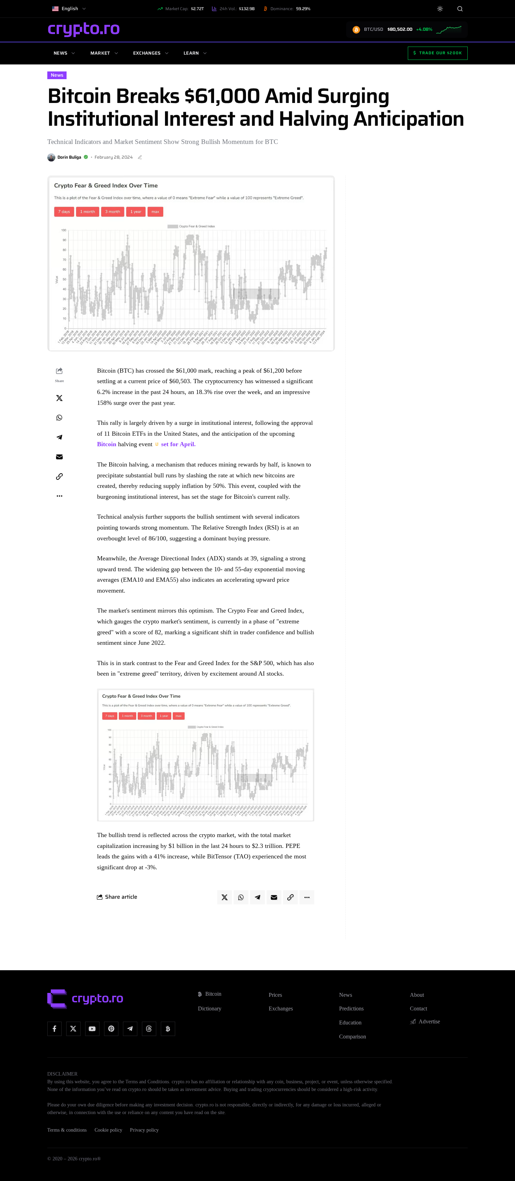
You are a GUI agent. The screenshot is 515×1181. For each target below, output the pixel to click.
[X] (73, 1029)
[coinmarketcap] (168, 1029)
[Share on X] (59, 398)
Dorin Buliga (69, 157)
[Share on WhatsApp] (59, 417)
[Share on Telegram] (59, 437)
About (417, 995)
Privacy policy (144, 1130)
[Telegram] (130, 1029)
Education (350, 1022)
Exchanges (147, 53)
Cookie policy (108, 1130)
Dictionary (209, 1008)
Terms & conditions (67, 1130)
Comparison (352, 1037)
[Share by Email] (59, 457)
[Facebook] (54, 1029)
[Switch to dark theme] (440, 9)
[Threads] (149, 1029)
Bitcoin (106, 444)
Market (100, 53)
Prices (275, 995)
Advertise (429, 1021)
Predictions (351, 1008)
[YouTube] (92, 1029)
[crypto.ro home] (83, 29)
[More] (59, 496)
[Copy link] (59, 476)
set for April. (178, 444)
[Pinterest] (111, 1029)
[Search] (460, 8)
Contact (418, 1008)
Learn (191, 53)
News (60, 53)
